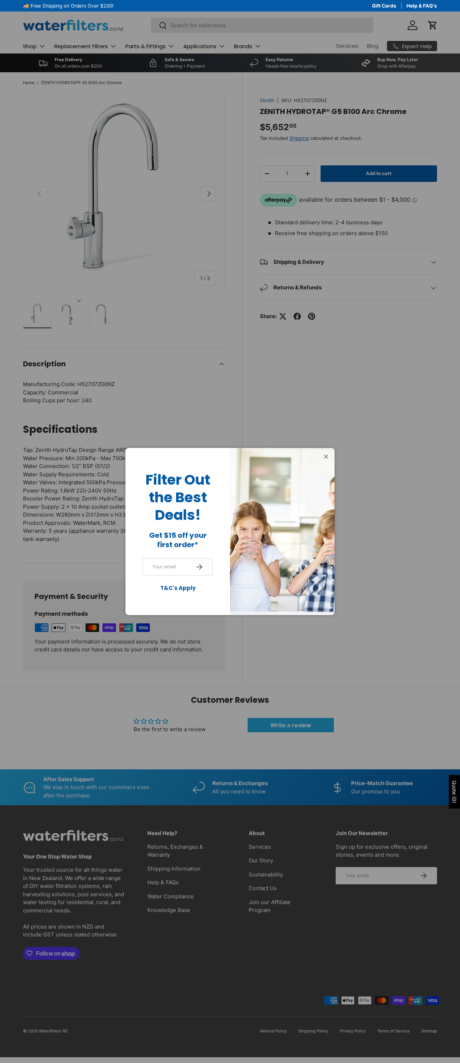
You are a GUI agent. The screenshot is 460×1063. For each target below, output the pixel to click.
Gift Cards (384, 6)
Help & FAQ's (421, 6)
